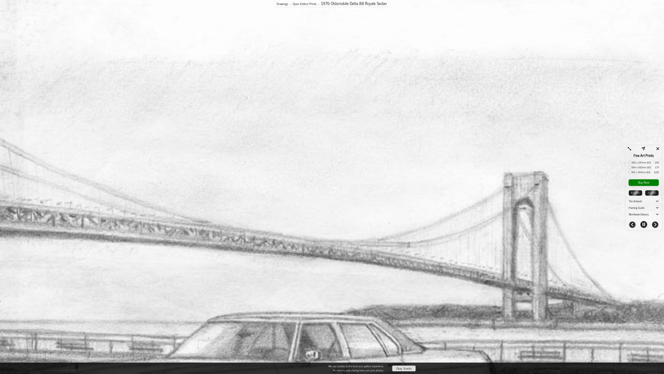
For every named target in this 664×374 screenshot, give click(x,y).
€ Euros (652, 192)
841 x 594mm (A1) (640, 172)
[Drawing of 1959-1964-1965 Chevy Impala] (632, 225)
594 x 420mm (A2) (641, 167)
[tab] (644, 201)
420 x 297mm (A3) (641, 162)
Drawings (282, 3)
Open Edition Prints (305, 3)
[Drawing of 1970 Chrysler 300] (655, 225)
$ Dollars (635, 192)
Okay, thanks (404, 368)
